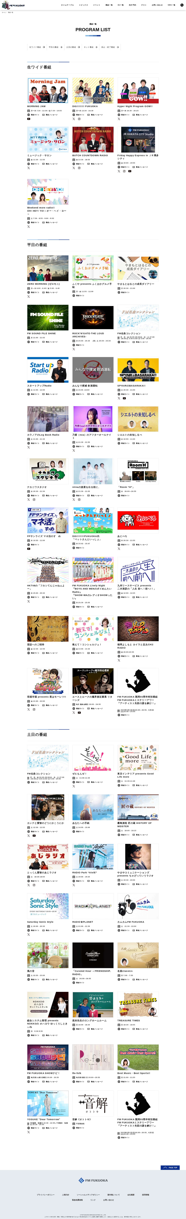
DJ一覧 (121, 5)
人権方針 (65, 1195)
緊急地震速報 (77, 1200)
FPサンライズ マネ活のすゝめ (44, 536)
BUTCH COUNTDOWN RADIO (90, 155)
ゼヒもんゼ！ (79, 773)
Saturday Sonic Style (40, 922)
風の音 (31, 971)
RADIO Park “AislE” (84, 872)
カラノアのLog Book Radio (43, 435)
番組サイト (35, 115)
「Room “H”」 (126, 487)
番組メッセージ (52, 115)
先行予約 (132, 5)
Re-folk (76, 1073)
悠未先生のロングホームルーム (89, 1020)
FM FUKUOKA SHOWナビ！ (43, 1073)
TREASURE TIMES (128, 1020)
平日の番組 (54, 47)
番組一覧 (109, 5)
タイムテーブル (67, 5)
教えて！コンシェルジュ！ (87, 644)
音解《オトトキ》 (82, 1119)
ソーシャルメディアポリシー (88, 1195)
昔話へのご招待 (35, 644)
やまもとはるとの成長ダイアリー (135, 284)
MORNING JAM (36, 106)
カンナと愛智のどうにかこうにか (45, 823)
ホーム (4, 12)
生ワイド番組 (35, 47)
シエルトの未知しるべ (129, 435)
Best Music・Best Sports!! (133, 1073)
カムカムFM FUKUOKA (130, 922)
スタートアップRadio (39, 385)
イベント (96, 5)
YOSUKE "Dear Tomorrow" (43, 1119)
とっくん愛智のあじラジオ (42, 872)
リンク (93, 1200)
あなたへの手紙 (81, 823)
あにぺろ (122, 536)
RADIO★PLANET (82, 922)
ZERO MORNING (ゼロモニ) (43, 284)
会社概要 (131, 1195)
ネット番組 (89, 47)
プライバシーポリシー (46, 1195)
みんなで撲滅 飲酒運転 (85, 385)
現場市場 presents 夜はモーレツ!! (46, 697)
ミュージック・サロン (39, 155)
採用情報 (145, 1195)
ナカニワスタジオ (37, 487)
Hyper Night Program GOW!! (135, 106)
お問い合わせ (157, 5)
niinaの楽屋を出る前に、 (86, 487)
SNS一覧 (171, 5)
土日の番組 (71, 47)
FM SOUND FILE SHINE (41, 333)
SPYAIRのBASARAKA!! (131, 385)
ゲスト (144, 5)
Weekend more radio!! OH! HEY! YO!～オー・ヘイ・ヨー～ (46, 210)
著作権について (113, 1195)
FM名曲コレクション (129, 333)
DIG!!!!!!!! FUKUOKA (85, 106)
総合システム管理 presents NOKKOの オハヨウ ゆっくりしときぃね (47, 1023)
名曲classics (125, 971)
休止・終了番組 (108, 47)
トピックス (83, 5)
